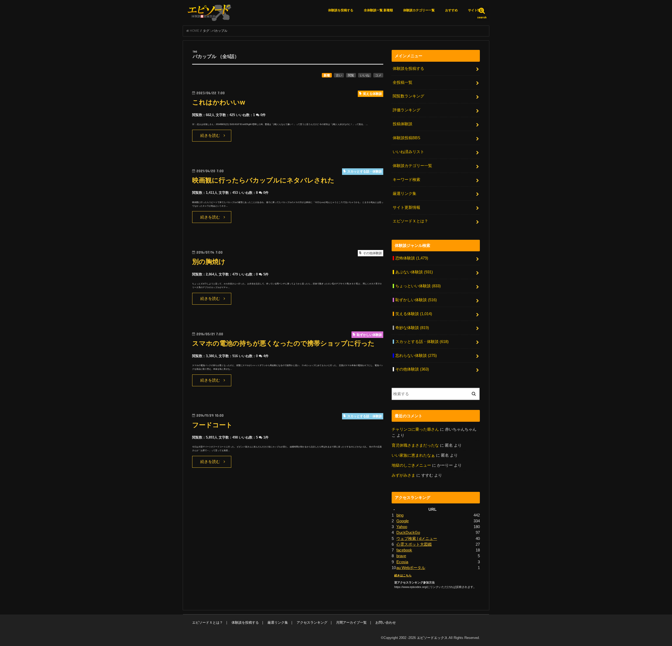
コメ (378, 75)
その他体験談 (412, 369)
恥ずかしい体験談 (416, 300)
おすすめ (451, 10)
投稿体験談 (402, 124)
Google (402, 521)
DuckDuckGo (408, 532)
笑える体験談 (413, 314)
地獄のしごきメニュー (411, 465)
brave (401, 556)
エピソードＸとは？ (410, 221)
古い (339, 75)
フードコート (212, 425)
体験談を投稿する (340, 10)
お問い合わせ (385, 622)
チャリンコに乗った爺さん (415, 429)
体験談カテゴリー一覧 (419, 10)
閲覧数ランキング (408, 96)
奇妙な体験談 (412, 328)
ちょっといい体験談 (418, 286)
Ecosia (402, 562)
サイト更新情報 (406, 207)
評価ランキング (406, 110)
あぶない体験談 (414, 272)
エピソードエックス (432, 638)
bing (399, 515)
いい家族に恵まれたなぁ (413, 455)
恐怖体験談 (411, 258)
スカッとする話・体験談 (422, 342)
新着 (327, 75)
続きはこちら (403, 575)
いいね (364, 75)
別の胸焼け (208, 261)
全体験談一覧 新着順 (378, 10)
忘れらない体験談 (416, 355)
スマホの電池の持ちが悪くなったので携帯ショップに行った (283, 343)
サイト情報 (476, 10)
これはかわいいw (218, 102)
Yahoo (401, 527)
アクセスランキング (312, 622)
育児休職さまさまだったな (415, 445)
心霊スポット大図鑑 (414, 544)
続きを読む (210, 135)
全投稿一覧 (402, 82)
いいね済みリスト (408, 152)
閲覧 (351, 75)
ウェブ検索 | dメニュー (416, 538)
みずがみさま (403, 475)
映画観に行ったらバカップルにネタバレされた (263, 180)
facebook (404, 550)
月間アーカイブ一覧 (351, 622)
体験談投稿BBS (406, 138)
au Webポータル (410, 568)
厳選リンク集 (404, 193)
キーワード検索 (406, 180)
